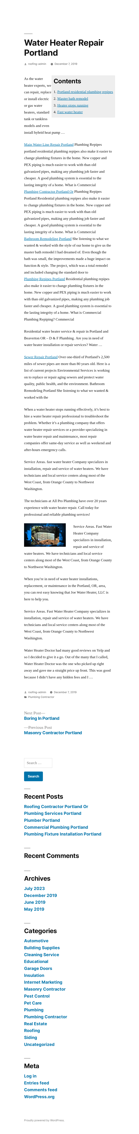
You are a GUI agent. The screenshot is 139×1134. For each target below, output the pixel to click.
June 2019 (34, 902)
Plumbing (34, 1009)
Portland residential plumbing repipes (85, 91)
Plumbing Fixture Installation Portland (62, 834)
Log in (30, 1076)
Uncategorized (39, 1044)
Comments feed (40, 1089)
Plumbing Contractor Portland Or (48, 191)
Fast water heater (70, 112)
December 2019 (40, 895)
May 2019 (34, 909)
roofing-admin (37, 63)
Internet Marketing (43, 982)
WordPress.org (39, 1096)
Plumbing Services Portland (52, 813)
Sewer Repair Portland (41, 357)
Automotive (36, 940)
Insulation (34, 975)
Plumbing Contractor (41, 697)
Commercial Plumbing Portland (56, 827)
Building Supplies (42, 947)
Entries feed (36, 1082)
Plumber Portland (42, 820)
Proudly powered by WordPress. (44, 1120)
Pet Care (33, 1003)
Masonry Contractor (45, 989)
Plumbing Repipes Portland (44, 279)
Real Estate (35, 1023)
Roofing (32, 1030)
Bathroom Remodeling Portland (48, 238)
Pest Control (37, 996)
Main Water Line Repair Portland (49, 144)
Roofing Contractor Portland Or (56, 806)
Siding (30, 1037)
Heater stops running (72, 105)
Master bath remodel (72, 98)
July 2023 (34, 888)
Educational (36, 961)
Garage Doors (38, 968)
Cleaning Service (41, 954)
